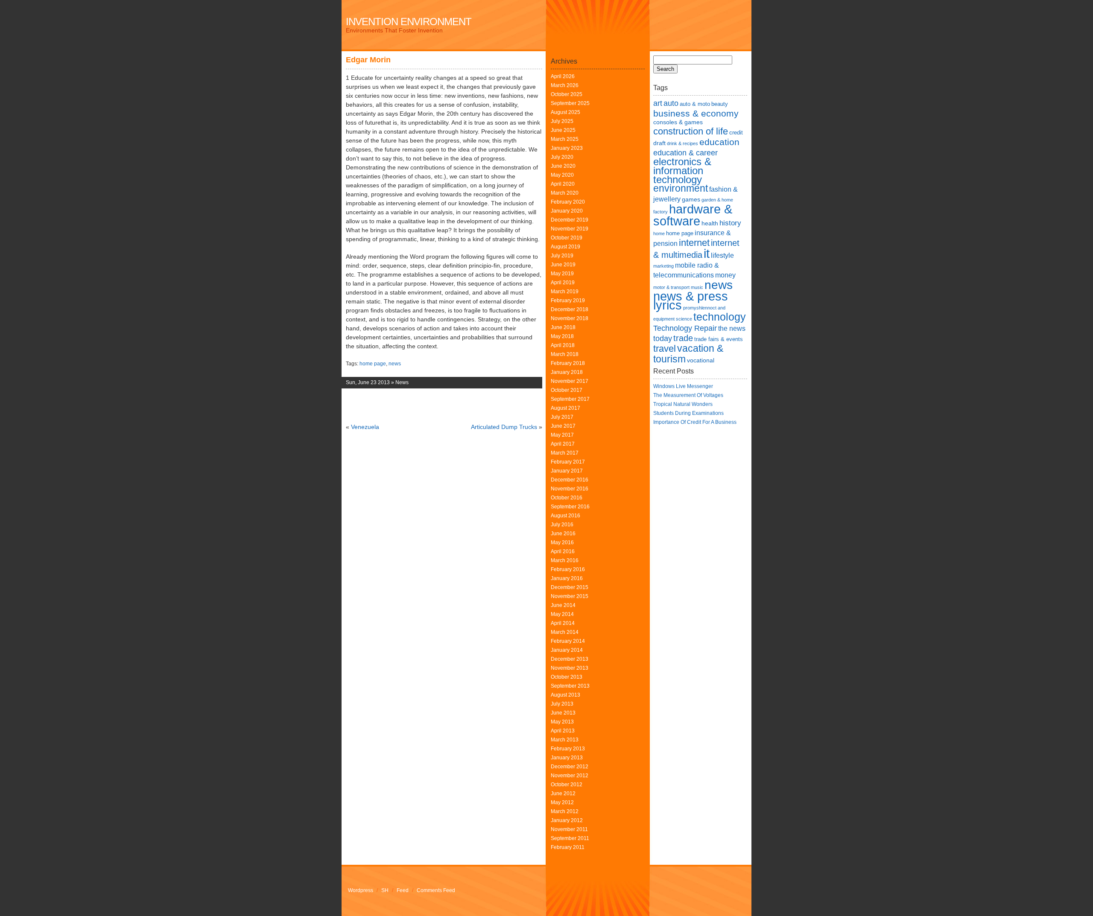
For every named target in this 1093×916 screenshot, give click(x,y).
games (691, 199)
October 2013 (566, 677)
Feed (403, 890)
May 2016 (562, 543)
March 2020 (565, 193)
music (697, 287)
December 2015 (569, 587)
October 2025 (566, 94)
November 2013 (569, 668)
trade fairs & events (718, 339)
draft (659, 143)
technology (719, 317)
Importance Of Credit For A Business (694, 422)
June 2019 (563, 265)
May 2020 (562, 175)
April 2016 (563, 551)
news (395, 364)
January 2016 (567, 578)
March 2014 (565, 632)
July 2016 (562, 525)
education (719, 142)
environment (680, 188)
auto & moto (695, 104)
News (402, 382)
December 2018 (569, 309)
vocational (700, 360)
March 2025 (565, 139)
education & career (685, 152)
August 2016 (565, 516)
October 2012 (566, 785)
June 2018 (563, 327)
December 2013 (569, 659)
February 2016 (568, 569)
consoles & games (678, 122)
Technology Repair (685, 328)
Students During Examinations (688, 413)
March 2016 (565, 560)
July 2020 (562, 157)
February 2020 (568, 202)
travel (664, 348)
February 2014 (568, 641)
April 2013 (563, 731)
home (659, 233)
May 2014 (562, 614)
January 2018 (567, 372)
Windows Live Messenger (683, 386)
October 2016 (566, 498)
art (657, 103)
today (662, 338)
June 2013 (563, 713)
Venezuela (365, 426)
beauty (719, 104)
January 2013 (567, 758)
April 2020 (563, 184)
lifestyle (722, 255)
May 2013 (562, 722)
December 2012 (569, 767)
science (684, 318)
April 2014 (563, 623)
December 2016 (569, 480)
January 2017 (567, 471)
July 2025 (562, 121)
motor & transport (671, 287)
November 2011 (569, 829)
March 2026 (565, 85)
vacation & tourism (688, 354)
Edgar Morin (368, 59)
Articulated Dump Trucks (504, 426)
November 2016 (569, 489)
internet (694, 242)
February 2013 (568, 749)
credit (736, 132)
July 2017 (562, 417)
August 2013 (565, 695)
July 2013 (562, 704)
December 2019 (569, 220)
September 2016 (570, 507)
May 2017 (562, 435)
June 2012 (563, 793)
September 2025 (570, 103)
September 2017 (570, 399)
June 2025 (563, 130)
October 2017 (566, 390)
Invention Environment (408, 21)
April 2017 (563, 444)
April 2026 (563, 76)
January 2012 (567, 820)
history (730, 223)
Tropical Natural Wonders (683, 404)
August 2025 (565, 112)
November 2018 (569, 318)
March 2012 (565, 811)
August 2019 (565, 247)
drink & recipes (682, 143)
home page (372, 364)
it (707, 253)
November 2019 (569, 229)
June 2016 (563, 534)
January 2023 (567, 148)
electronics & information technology (682, 170)
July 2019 (562, 256)
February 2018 (568, 363)
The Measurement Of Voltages (688, 395)
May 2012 (562, 802)
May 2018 (562, 336)
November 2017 (569, 381)
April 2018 (563, 345)
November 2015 (569, 596)
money (725, 275)
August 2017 (565, 408)
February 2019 (568, 300)
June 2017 (563, 426)
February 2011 (567, 847)
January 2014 (567, 650)
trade (683, 338)
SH (385, 890)
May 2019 (562, 274)
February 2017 (568, 462)
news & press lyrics (690, 300)
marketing (663, 265)
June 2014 (563, 605)
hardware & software (692, 215)
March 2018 (565, 354)
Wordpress (360, 890)
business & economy (696, 113)
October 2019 (566, 238)
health (709, 223)
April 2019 (563, 283)
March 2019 (565, 292)
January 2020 (567, 211)
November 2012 (569, 776)
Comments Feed (436, 890)
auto (670, 103)
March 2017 (565, 453)
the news (731, 328)
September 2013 (570, 686)
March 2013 (565, 740)
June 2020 (563, 166)
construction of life (690, 131)
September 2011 (570, 838)
